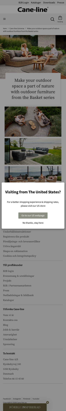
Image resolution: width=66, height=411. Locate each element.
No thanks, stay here (33, 223)
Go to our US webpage (33, 215)
